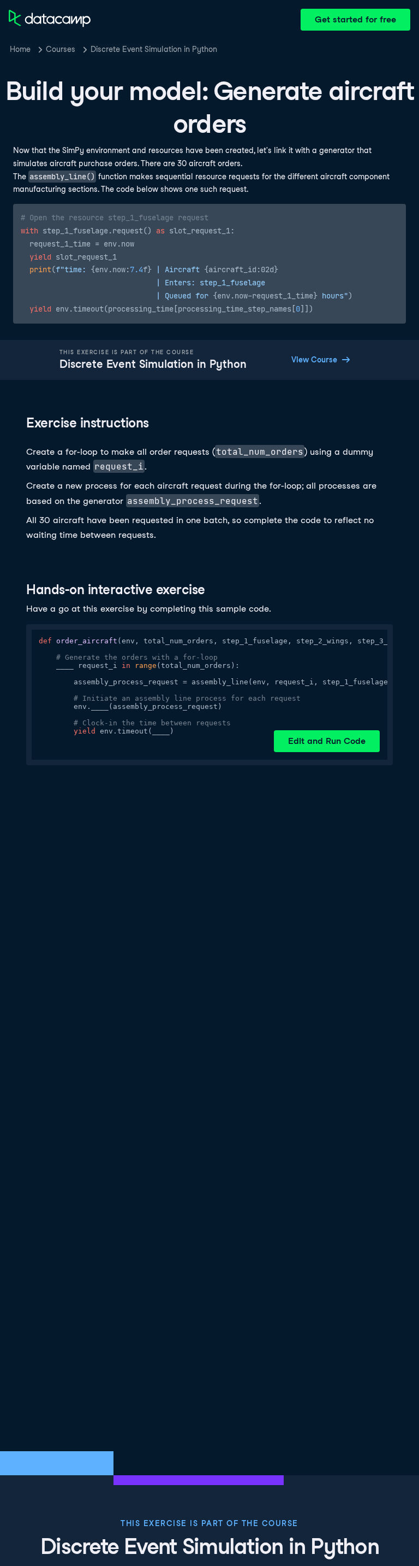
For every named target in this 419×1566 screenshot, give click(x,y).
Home (20, 49)
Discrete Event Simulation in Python (154, 49)
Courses (60, 49)
